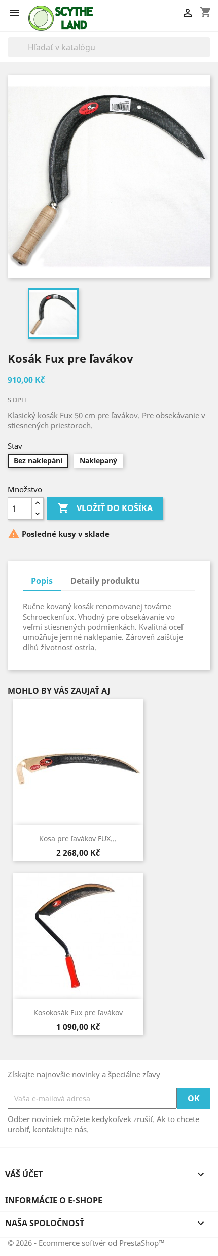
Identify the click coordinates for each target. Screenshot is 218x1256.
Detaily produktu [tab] (105, 580)
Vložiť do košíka (105, 508)
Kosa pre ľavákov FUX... (78, 838)
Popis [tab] (42, 580)
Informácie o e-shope (53, 1200)
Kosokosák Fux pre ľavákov (78, 1012)
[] (206, 54)
